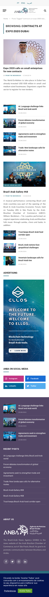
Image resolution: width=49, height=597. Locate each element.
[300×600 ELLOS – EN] (24, 320)
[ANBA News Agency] (25, 10)
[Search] (44, 11)
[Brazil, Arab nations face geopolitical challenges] (9, 248)
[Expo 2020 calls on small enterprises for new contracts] (24, 52)
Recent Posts (11, 449)
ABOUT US (8, 519)
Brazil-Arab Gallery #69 (13, 490)
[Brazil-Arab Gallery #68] (24, 174)
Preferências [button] (10, 591)
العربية (29, 3)
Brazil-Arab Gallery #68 (15, 191)
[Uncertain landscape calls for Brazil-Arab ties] (9, 260)
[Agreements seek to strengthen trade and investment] (9, 137)
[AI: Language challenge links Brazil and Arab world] (9, 109)
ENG (23, 3)
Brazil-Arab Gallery (12, 185)
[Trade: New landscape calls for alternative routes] (9, 150)
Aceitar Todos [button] (25, 591)
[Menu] (4, 11)
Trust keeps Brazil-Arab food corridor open (21, 501)
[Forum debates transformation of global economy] (9, 123)
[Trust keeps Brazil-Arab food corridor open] (9, 235)
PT (18, 3)
